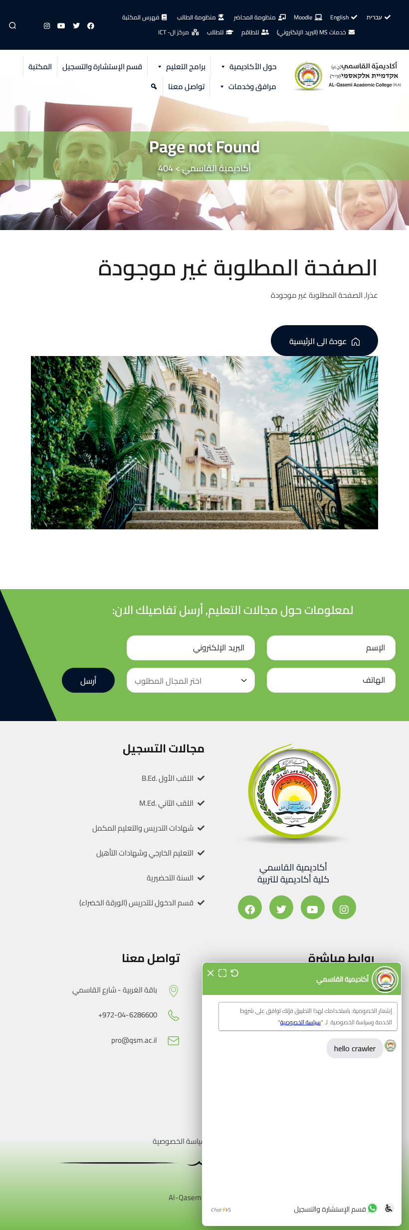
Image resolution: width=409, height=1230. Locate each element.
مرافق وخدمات (252, 86)
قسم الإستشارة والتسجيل (102, 66)
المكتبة (40, 66)
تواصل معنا (186, 86)
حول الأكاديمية (252, 66)
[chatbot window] (302, 1094)
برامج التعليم (185, 66)
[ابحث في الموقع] (152, 87)
